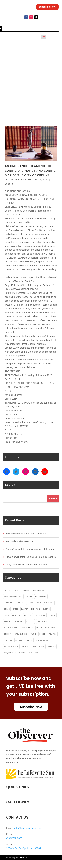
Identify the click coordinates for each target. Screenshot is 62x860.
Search (53, 498)
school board (42, 640)
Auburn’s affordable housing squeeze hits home (30, 549)
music (39, 628)
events (46, 609)
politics (53, 634)
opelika (7, 634)
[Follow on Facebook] (26, 17)
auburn (25, 590)
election (35, 609)
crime (7, 609)
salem (30, 640)
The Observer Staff (19, 179)
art (17, 590)
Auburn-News (38, 590)
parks (33, 634)
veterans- (33, 653)
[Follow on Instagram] (31, 17)
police (42, 634)
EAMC (15, 609)
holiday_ (19, 621)
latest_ (30, 621)
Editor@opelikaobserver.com (27, 828)
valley (22, 653)
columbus (49, 603)
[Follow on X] (36, 17)
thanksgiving (38, 646)
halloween (40, 615)
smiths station (11, 646)
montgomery (27, 628)
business (8, 603)
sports (25, 646)
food (6, 615)
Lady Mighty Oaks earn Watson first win (26, 564)
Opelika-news (21, 634)
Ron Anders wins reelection (20, 541)
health (52, 615)
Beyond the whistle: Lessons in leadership (27, 533)
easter (24, 609)
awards (28, 596)
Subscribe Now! (47, 6)
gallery (28, 615)
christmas (21, 603)
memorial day (10, 628)
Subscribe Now (31, 707)
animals (8, 590)
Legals (9, 183)
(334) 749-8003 (14, 838)
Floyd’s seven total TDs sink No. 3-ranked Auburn (31, 557)
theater (52, 646)
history (8, 621)
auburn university (12, 596)
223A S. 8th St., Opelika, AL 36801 (23, 848)
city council (35, 603)
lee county (42, 621)
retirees (19, 640)
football (16, 615)
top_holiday (10, 653)
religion (8, 640)
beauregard (41, 596)
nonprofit (50, 628)
